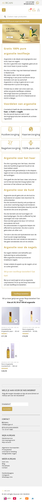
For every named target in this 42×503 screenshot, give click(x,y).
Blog (3, 464)
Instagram (5, 475)
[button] (4, 10)
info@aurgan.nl (7, 424)
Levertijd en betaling (9, 452)
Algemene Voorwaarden (10, 448)
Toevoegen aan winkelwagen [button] (16, 321)
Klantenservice (7, 438)
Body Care (10, 327)
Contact (4, 468)
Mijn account (6, 442)
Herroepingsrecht (8, 440)
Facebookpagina (7, 473)
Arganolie (4, 327)
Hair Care (16, 327)
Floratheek (6, 466)
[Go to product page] (10, 316)
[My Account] (38, 10)
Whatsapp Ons (7, 477)
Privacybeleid (6, 450)
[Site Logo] (7, 3)
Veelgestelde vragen (9, 454)
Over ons (5, 462)
